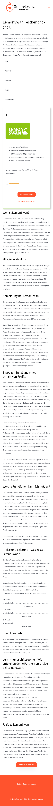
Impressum (32, 784)
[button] (27, 194)
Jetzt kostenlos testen (26, 201)
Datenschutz (21, 784)
